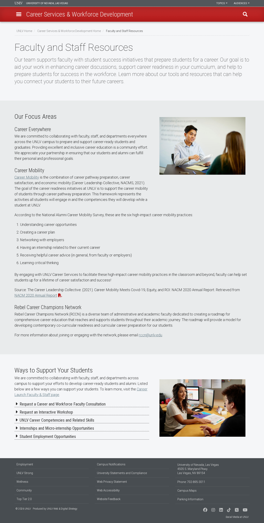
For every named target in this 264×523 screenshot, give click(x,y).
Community (24, 490)
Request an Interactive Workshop (46, 412)
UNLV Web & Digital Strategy (62, 508)
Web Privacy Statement (112, 481)
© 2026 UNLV (23, 508)
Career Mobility (26, 177)
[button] (18, 14)
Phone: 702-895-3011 (191, 482)
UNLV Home (24, 31)
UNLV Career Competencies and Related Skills (57, 420)
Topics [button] (220, 3)
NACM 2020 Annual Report (35, 295)
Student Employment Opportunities (48, 436)
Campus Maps (187, 490)
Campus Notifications (111, 464)
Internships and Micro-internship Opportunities (57, 428)
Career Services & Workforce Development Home (69, 31)
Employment (24, 464)
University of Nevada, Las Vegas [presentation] (47, 3)
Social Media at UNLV (237, 517)
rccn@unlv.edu (150, 335)
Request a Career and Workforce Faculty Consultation (63, 404)
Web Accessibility (108, 490)
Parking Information (190, 499)
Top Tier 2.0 (24, 499)
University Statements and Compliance (122, 473)
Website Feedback (108, 499)
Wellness (22, 481)
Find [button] (245, 14)
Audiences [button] (241, 3)
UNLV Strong (24, 473)
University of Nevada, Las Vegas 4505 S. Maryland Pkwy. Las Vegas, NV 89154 (198, 469)
